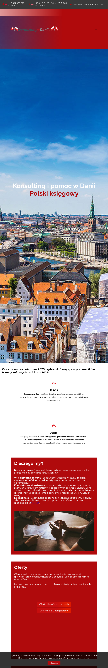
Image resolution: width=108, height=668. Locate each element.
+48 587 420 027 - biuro (16, 4)
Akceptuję (54, 663)
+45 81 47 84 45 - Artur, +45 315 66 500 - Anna (51, 4)
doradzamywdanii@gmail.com (88, 4)
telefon (35, 503)
